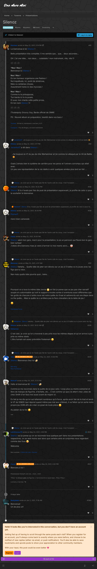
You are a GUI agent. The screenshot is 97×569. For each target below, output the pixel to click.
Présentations (8, 27)
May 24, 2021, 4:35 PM (38, 432)
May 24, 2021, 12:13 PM (32, 381)
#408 (89, 381)
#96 (89, 144)
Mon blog (14, 367)
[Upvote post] (88, 132)
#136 (89, 187)
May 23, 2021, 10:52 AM (33, 325)
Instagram (14, 128)
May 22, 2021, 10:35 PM (32, 236)
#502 (89, 432)
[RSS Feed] (53, 27)
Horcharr (14, 45)
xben (12, 357)
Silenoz (13, 144)
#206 (89, 325)
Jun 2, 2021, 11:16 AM (34, 500)
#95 (89, 45)
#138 (89, 211)
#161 (89, 263)
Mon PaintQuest (16, 369)
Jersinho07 (18, 140)
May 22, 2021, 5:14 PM (33, 45)
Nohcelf (14, 381)
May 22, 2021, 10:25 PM (33, 187)
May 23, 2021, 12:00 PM (49, 357)
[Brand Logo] (15, 6)
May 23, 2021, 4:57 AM (33, 263)
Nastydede (15, 500)
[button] (3, 565)
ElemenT (14, 187)
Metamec (14, 263)
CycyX (13, 464)
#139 (89, 236)
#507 (89, 464)
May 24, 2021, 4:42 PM (50, 464)
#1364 (89, 500)
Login (17, 553)
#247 (89, 357)
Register (9, 553)
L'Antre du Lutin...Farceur (28, 452)
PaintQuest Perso (16, 309)
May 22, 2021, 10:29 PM (32, 211)
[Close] (91, 526)
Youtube (13, 123)
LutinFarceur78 (16, 432)
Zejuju (13, 236)
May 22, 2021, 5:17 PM (32, 144)
